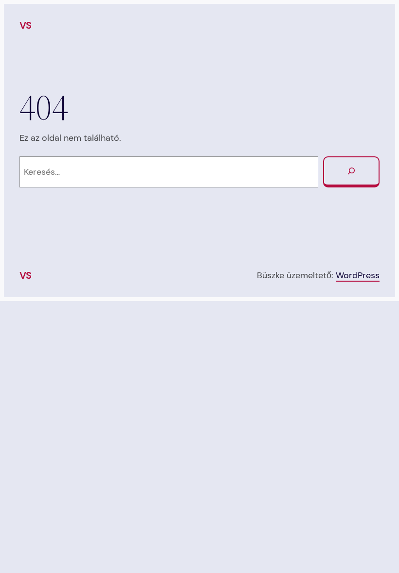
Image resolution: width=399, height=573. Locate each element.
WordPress (358, 275)
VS (25, 25)
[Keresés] (351, 171)
